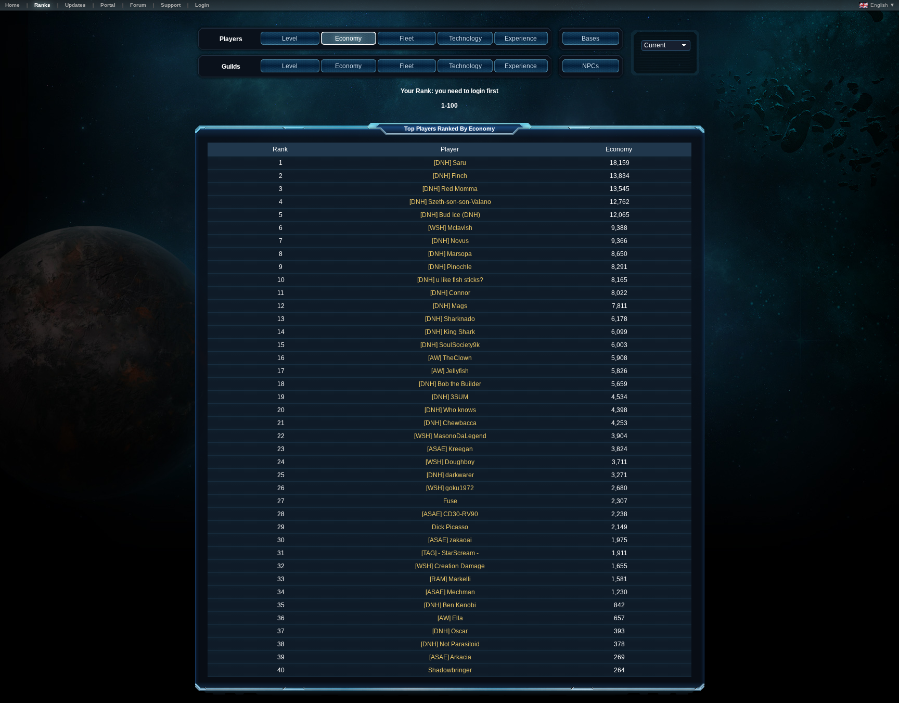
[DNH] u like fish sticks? (450, 280)
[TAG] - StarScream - (450, 553)
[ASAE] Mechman (450, 592)
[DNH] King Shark (450, 332)
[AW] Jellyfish (450, 371)
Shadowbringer (450, 670)
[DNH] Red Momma (450, 189)
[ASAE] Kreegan (450, 449)
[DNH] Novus (450, 241)
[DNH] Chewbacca (450, 423)
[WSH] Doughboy (450, 462)
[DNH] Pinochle (450, 267)
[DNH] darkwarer (450, 475)
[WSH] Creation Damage (450, 566)
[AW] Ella (450, 618)
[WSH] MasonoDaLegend (450, 436)
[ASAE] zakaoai (450, 540)
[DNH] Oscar (450, 631)
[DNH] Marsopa (450, 254)
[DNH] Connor (450, 293)
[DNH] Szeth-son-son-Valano (450, 202)
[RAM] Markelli (450, 579)
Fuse (450, 501)
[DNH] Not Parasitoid (450, 644)
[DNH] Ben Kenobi (450, 605)
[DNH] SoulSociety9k (450, 345)
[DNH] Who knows (450, 410)
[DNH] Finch (450, 176)
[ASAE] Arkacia (450, 657)
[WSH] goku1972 (450, 488)
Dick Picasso (450, 527)
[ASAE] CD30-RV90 (450, 514)
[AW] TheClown (450, 358)
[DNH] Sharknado (450, 319)
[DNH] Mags (450, 306)
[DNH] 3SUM (450, 397)
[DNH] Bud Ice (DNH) (450, 215)
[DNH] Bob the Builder (450, 384)
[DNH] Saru (450, 163)
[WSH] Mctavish (450, 228)
